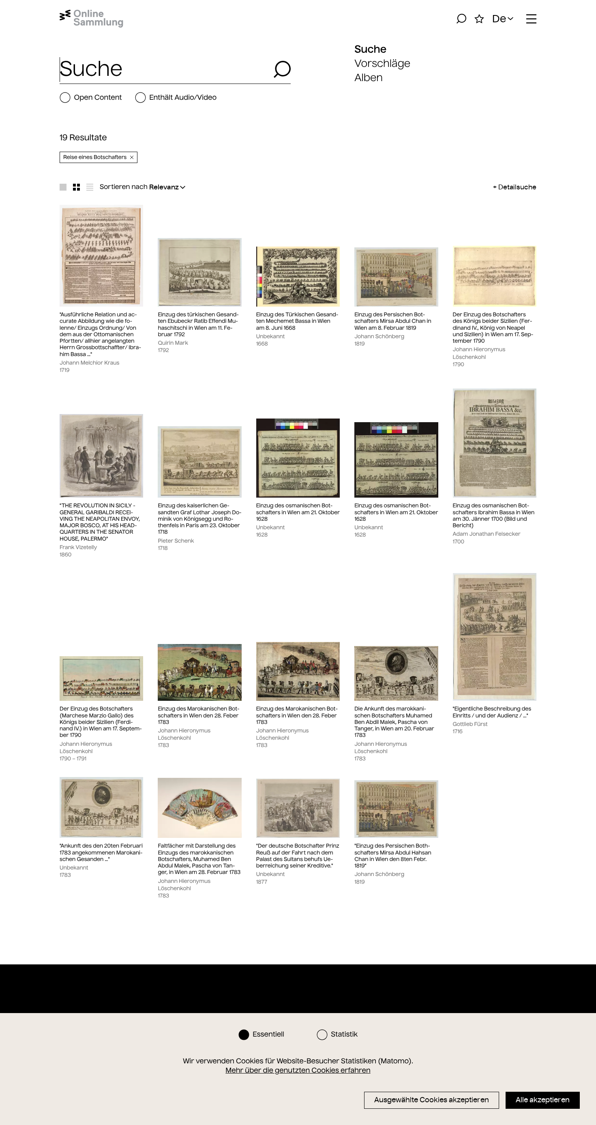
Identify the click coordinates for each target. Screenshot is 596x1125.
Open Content (98, 97)
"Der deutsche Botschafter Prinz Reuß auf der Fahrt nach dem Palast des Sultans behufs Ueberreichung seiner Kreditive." (297, 856)
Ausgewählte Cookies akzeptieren (431, 1099)
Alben (368, 77)
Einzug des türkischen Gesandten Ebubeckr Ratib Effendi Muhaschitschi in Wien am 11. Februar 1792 (198, 324)
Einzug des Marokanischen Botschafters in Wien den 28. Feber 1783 (198, 716)
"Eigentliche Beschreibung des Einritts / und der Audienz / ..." (492, 712)
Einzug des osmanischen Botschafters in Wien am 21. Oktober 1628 (298, 512)
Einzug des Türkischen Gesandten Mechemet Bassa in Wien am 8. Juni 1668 (297, 321)
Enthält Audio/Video (183, 97)
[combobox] (164, 69)
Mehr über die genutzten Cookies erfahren (297, 1070)
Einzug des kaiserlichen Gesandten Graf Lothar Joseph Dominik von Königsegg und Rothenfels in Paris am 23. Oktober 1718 (199, 518)
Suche (370, 49)
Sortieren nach (124, 187)
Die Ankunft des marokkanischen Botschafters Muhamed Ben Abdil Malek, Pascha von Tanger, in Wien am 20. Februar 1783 (394, 722)
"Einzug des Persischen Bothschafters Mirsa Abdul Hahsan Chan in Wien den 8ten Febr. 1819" (392, 856)
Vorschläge (382, 63)
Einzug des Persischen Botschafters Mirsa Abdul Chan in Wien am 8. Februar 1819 (392, 321)
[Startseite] (91, 18)
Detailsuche (517, 187)
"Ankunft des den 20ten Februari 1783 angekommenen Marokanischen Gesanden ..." (101, 853)
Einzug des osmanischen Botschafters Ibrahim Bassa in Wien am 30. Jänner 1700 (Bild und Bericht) (494, 515)
